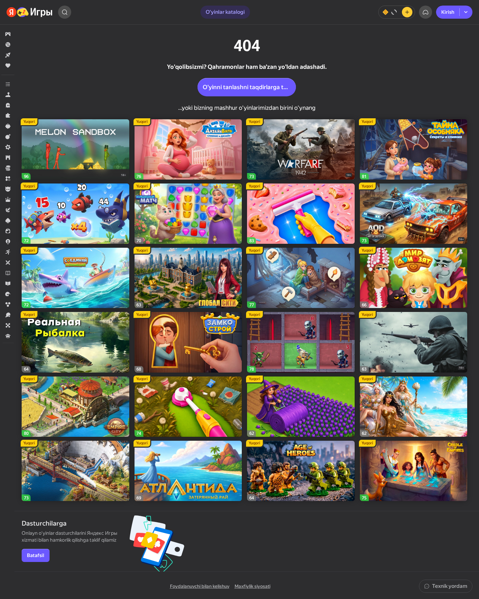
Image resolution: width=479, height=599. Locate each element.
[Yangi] (7, 55)
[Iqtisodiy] (7, 168)
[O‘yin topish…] (64, 12)
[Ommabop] (7, 65)
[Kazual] (7, 126)
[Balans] (396, 12)
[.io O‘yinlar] (7, 241)
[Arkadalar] (7, 252)
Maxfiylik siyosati (252, 586)
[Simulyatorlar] (7, 94)
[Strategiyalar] (7, 157)
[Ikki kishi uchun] (7, 262)
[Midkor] (7, 147)
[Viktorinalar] (7, 336)
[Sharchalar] (7, 304)
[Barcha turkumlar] (7, 84)
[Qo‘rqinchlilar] (7, 105)
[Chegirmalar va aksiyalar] (7, 44)
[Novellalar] (7, 273)
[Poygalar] (7, 294)
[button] (7, 34)
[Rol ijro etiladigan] (7, 199)
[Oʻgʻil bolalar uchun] (7, 189)
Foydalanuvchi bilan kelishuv (199, 586)
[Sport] (7, 315)
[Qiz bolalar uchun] (7, 231)
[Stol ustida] (7, 325)
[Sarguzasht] (7, 210)
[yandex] (30, 12)
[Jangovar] (7, 136)
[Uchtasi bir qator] (7, 178)
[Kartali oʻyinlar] (7, 220)
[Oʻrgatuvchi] (7, 283)
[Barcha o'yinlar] (7, 34)
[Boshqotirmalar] (7, 115)
